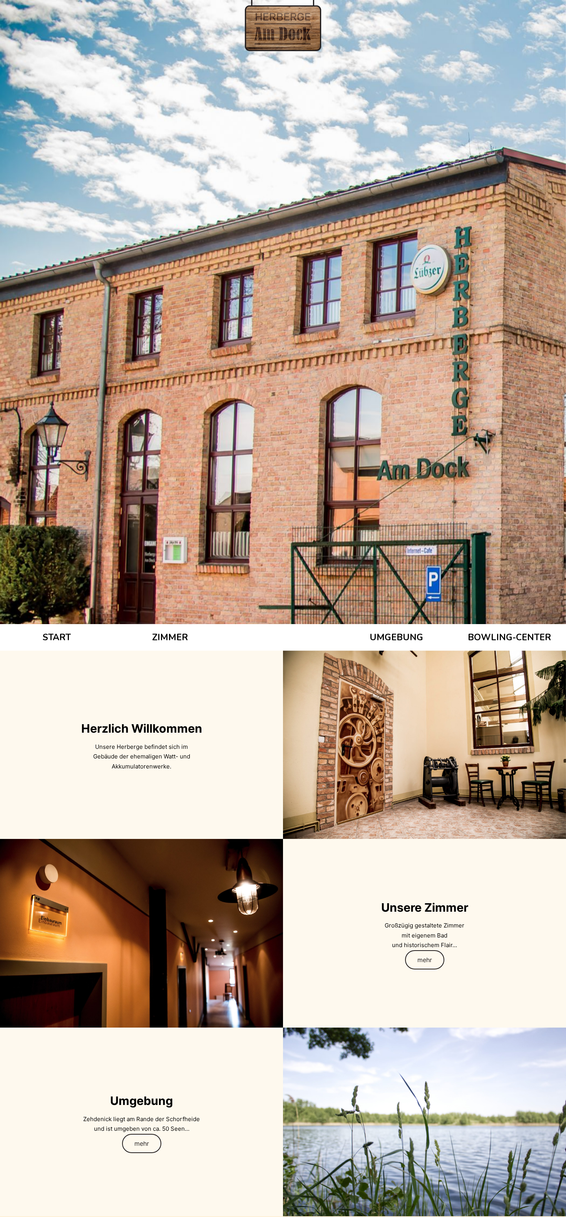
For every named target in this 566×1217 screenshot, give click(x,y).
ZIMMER (170, 637)
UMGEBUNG (396, 637)
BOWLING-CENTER (509, 637)
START (57, 637)
